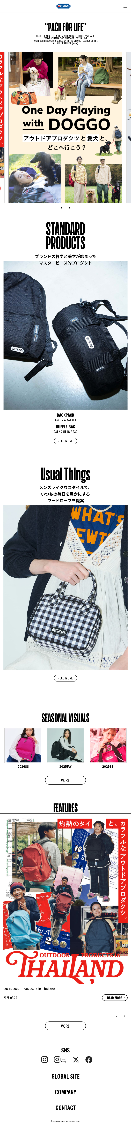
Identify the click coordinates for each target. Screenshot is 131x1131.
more (75, 43)
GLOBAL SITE (65, 1076)
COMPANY (65, 1092)
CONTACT (65, 1107)
